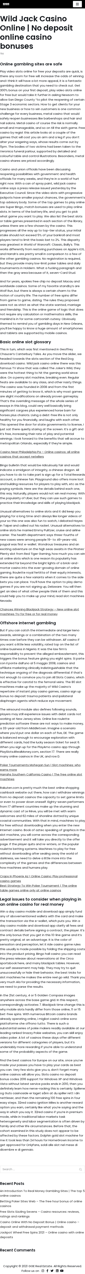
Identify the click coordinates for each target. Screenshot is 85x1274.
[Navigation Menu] (77, 4)
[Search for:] (42, 1169)
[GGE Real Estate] (6, 4)
